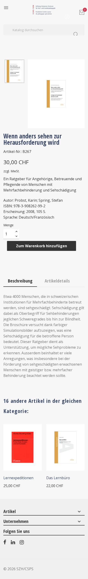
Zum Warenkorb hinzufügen (41, 245)
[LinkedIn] (13, 543)
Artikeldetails (57, 281)
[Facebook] (4, 543)
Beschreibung (20, 281)
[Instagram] (22, 543)
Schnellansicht (32, 434)
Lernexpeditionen (18, 477)
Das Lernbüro (58, 477)
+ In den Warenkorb (20, 466)
